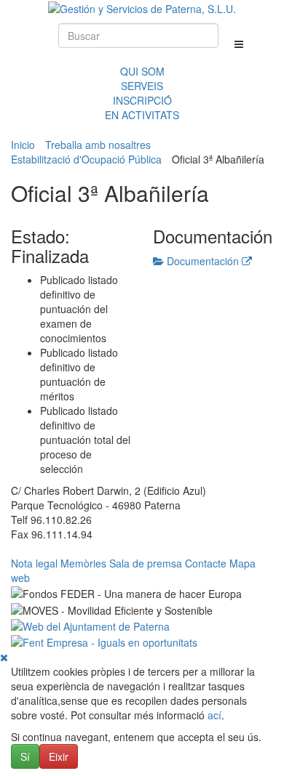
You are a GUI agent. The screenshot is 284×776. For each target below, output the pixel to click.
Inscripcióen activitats (142, 107)
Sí (25, 756)
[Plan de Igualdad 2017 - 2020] (104, 641)
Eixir (58, 756)
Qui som (142, 71)
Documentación (203, 261)
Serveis (142, 85)
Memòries (83, 563)
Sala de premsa (145, 563)
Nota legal (34, 563)
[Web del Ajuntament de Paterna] (90, 625)
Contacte (205, 563)
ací (214, 715)
